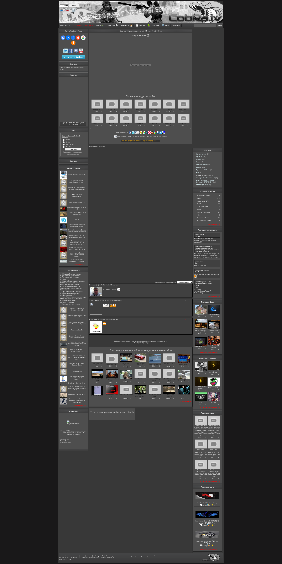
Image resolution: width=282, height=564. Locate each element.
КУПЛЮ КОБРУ (200, 266)
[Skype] (63, 223)
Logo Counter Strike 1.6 (77, 202)
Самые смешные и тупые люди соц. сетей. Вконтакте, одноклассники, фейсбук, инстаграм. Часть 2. (213, 430)
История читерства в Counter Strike (76, 364)
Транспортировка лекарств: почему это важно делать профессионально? (71, 293)
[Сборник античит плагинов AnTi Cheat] (63, 185)
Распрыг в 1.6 (77, 371)
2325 (154, 125)
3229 (212, 316)
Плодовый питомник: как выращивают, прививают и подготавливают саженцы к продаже (70, 276)
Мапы (198, 198)
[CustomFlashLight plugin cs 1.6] (63, 211)
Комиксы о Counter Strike (76, 394)
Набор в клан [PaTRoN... (209, 522)
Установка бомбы (77, 330)
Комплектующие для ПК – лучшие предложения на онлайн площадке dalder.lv (207, 249)
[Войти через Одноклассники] (73, 43)
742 (196, 263)
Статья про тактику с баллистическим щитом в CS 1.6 (77, 343)
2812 (154, 366)
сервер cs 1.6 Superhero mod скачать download (76, 188)
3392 (199, 334)
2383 (182, 125)
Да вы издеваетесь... (204, 195)
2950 (212, 332)
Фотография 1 (214, 314)
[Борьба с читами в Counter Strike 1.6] (63, 354)
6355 (212, 374)
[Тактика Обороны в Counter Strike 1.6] (63, 313)
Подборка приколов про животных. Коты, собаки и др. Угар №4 (214, 473)
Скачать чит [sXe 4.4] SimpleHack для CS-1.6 (77, 236)
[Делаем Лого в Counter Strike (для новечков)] (63, 340)
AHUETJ (150, 136)
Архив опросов (77, 152)
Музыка (198, 159)
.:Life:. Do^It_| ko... (213, 387)
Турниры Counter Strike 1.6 (205, 178)
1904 (168, 367)
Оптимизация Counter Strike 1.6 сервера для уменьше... (77, 400)
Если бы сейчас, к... (204, 206)
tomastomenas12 (201, 246)
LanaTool (201, 371)
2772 (182, 366)
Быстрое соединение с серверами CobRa (77, 225)
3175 (96, 397)
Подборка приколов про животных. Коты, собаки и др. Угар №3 (200, 473)
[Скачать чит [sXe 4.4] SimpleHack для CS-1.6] (63, 239)
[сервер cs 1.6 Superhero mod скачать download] (63, 192)
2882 (182, 381)
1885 (125, 398)
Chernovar (200, 314)
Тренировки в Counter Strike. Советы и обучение (77, 323)
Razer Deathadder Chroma (214, 346)
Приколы (199, 156)
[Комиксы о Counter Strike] (63, 397)
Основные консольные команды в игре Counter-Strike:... (76, 388)
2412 (139, 125)
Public (68, 140)
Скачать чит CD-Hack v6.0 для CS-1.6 (77, 213)
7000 (199, 404)
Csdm (68, 142)
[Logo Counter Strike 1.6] (63, 206)
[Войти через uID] (63, 37)
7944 (154, 111)
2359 (96, 125)
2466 (212, 349)
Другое (198, 167)
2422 (168, 125)
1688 (111, 382)
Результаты (67, 152)
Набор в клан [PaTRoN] (203, 283)
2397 (182, 111)
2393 (111, 125)
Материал (114, 285)
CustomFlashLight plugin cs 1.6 (76, 208)
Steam (199, 209)
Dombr (197, 272)
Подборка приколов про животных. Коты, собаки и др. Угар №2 (214, 452)
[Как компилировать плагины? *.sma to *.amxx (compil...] (63, 381)
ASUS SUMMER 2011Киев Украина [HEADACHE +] (205, 181)
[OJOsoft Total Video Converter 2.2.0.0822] (63, 262)
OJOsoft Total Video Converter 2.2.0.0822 (76, 260)
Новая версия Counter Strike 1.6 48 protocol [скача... (76, 254)
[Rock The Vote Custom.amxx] (63, 199)
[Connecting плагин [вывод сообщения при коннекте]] (63, 233)
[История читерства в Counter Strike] (63, 368)
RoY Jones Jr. (201, 204)
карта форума (85, 556)
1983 (168, 382)
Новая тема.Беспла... (204, 218)
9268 (96, 111)
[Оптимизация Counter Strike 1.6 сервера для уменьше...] (63, 404)
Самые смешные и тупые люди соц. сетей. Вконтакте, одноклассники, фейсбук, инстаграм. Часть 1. (200, 430)
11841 (129, 136)
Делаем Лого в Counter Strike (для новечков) (77, 336)
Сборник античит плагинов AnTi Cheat (76, 181)
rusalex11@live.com (107, 557)
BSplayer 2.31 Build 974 (76, 174)
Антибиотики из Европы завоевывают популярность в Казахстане (71, 288)
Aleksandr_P (200, 270)
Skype (77, 219)
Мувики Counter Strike (153, 31)
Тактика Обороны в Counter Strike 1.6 (77, 309)
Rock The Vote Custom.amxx (77, 195)
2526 (154, 382)
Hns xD (68, 147)
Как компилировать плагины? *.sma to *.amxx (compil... (77, 377)
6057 (199, 373)
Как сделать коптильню (71, 304)
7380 (168, 111)
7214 (212, 389)
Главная (123, 31)
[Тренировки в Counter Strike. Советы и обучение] (63, 326)
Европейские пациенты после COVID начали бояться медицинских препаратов (72, 282)
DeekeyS (214, 402)
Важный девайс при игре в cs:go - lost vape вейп (201, 330)
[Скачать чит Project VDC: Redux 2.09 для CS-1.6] (63, 251)
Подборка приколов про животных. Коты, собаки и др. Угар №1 (200, 452)
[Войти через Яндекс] (78, 37)
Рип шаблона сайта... (204, 220)
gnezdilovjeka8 (200, 282)
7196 (199, 390)
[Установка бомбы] (63, 333)
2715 (111, 398)
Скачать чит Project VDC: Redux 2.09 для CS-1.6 (76, 248)
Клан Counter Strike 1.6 (204, 503)
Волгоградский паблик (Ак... (214, 371)
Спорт (198, 162)
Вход (146, 343)
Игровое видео (201, 164)
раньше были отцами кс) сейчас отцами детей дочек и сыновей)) (205, 240)
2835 (168, 398)
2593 (96, 382)
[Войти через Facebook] (73, 37)
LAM (200, 402)
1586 (182, 398)
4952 (199, 316)
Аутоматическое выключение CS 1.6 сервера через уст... (77, 242)
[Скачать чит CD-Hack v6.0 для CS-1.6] (63, 216)
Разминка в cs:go (214, 330)
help (198, 215)
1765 (96, 367)
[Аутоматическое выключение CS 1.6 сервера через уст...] (63, 246)
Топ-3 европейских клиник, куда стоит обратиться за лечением (73, 298)
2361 (125, 381)
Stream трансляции (203, 184)
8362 (111, 111)
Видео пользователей (135, 31)
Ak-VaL (197, 236)
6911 (139, 382)
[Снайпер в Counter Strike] (63, 384)
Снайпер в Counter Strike (76, 383)
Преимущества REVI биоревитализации (69, 301)
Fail (197, 172)
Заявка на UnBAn (203, 201)
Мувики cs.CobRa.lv (203, 170)
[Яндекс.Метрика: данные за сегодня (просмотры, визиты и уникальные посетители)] (73, 422)
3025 (199, 348)
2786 (139, 398)
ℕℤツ (215, 502)
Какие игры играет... (204, 212)
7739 (212, 404)
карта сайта (74, 556)
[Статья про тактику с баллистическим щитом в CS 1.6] (63, 345)
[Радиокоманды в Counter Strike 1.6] (63, 319)
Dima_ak (198, 234)
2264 (125, 125)
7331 (139, 111)
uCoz (69, 559)
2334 (111, 366)
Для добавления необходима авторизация (73, 123)
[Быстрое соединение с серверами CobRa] (63, 228)
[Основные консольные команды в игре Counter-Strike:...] (63, 392)
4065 (154, 398)
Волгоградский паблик (200, 387)
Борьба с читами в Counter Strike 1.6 (76, 350)
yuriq (197, 262)
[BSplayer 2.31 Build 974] (63, 178)
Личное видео (201, 154)
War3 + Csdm (70, 144)
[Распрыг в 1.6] (63, 374)
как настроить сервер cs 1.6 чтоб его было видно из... (76, 357)
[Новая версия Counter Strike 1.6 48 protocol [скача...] (63, 258)
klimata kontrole (208, 255)
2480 (139, 367)
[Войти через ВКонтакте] (68, 37)
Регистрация (138, 343)
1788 (125, 367)
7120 (125, 111)
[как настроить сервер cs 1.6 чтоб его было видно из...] (63, 361)
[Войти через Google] (83, 37)
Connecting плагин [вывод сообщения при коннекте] (77, 230)
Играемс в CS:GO (200, 346)
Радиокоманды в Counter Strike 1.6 (77, 316)
